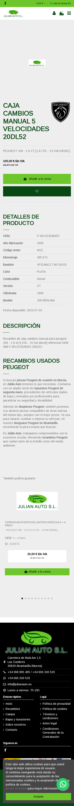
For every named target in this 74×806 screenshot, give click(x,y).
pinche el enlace (16, 788)
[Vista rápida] (68, 496)
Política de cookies (55, 708)
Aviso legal (50, 723)
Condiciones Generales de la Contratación (53, 732)
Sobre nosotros (16, 724)
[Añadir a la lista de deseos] (37, 191)
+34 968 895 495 (19, 672)
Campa (10, 714)
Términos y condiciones (50, 716)
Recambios (13, 708)
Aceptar (39, 796)
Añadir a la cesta (40, 178)
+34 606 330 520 (43, 672)
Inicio (9, 703)
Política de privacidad (57, 703)
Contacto (11, 729)
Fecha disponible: (14, 310)
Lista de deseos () (61, 3)
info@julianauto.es (20, 684)
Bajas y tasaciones (18, 719)
